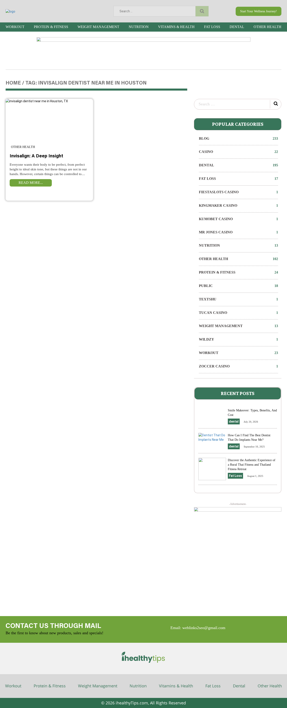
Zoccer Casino (238, 366)
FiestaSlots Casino (238, 192)
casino (238, 152)
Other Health (267, 27)
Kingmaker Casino (238, 205)
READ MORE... (31, 183)
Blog (238, 138)
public (238, 286)
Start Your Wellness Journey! (258, 11)
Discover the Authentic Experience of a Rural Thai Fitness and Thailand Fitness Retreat (251, 464)
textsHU (238, 299)
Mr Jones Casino (238, 232)
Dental (239, 685)
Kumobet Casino (238, 219)
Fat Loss (212, 27)
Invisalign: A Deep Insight (36, 156)
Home (13, 83)
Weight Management (98, 27)
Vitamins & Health (176, 27)
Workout (15, 27)
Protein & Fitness (51, 27)
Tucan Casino (238, 313)
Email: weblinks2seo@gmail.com (197, 627)
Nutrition (139, 27)
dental (237, 27)
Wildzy (238, 339)
